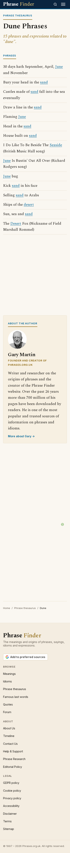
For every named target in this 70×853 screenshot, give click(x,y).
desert (29, 204)
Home (6, 608)
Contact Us (10, 743)
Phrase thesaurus (25, 608)
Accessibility (11, 805)
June (59, 67)
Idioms (7, 681)
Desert (15, 223)
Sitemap (8, 829)
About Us (9, 728)
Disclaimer (10, 813)
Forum (7, 712)
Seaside (56, 145)
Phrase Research (14, 759)
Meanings (9, 673)
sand (44, 82)
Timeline (8, 736)
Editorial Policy (12, 766)
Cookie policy (12, 790)
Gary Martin (21, 355)
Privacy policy (12, 798)
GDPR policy (11, 782)
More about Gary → (21, 436)
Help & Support (13, 751)
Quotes (8, 704)
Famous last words (15, 696)
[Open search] (55, 4)
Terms (7, 821)
